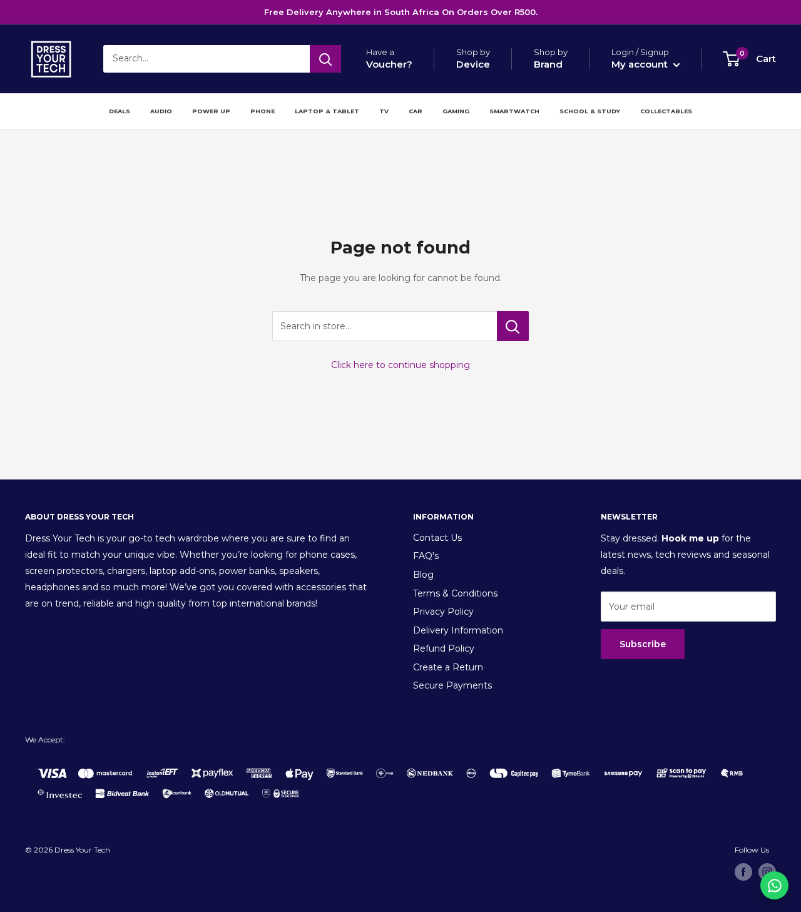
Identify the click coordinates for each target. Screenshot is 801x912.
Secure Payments (452, 685)
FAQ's (426, 555)
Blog (423, 574)
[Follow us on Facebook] (743, 872)
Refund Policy (443, 648)
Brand (548, 64)
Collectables (666, 111)
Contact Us (437, 537)
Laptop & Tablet (327, 111)
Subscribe (643, 644)
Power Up (211, 111)
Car (415, 111)
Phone (262, 111)
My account (640, 64)
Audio (161, 111)
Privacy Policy (443, 611)
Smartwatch (514, 111)
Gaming (455, 111)
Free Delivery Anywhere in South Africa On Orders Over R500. (401, 12)
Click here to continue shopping (400, 365)
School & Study (589, 111)
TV (384, 111)
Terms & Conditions (455, 593)
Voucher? (389, 64)
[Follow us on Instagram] (767, 872)
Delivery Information (458, 630)
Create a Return (448, 667)
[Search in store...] (513, 326)
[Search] (325, 59)
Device (473, 64)
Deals (119, 111)
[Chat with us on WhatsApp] (774, 885)
